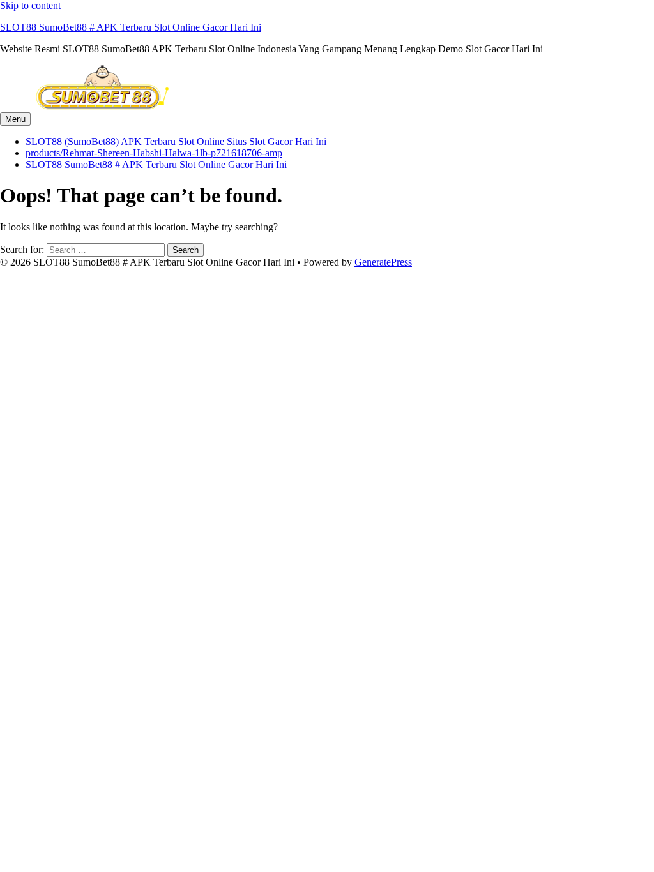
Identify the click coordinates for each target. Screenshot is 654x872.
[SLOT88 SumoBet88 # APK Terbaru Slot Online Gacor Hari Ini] (102, 106)
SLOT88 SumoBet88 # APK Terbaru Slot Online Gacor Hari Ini (130, 27)
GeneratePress (383, 262)
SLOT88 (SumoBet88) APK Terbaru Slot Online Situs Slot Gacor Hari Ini (176, 141)
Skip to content (30, 5)
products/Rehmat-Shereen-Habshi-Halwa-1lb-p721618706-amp (154, 152)
